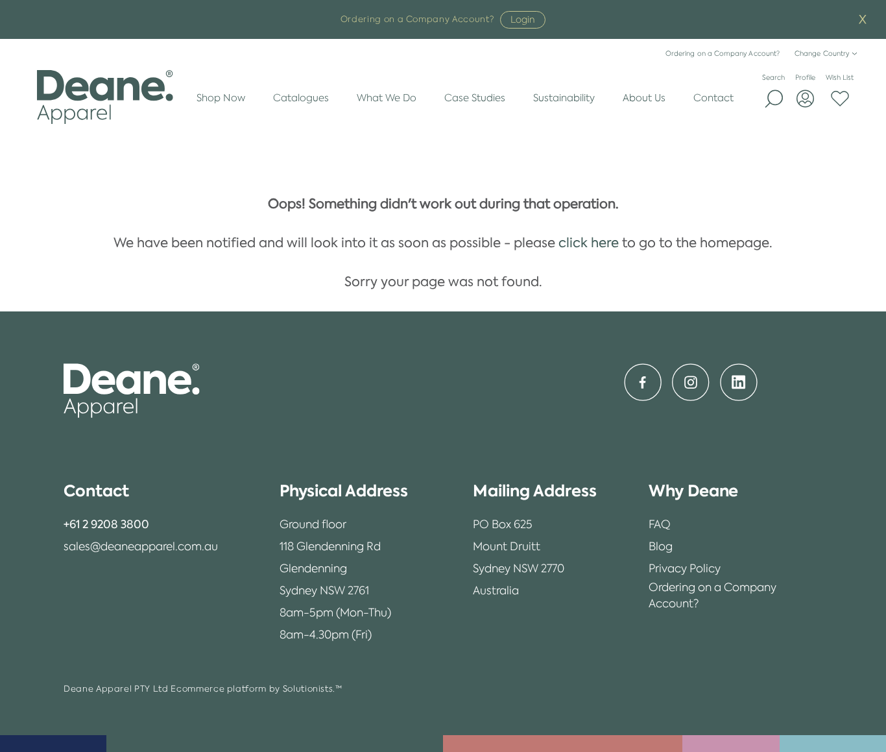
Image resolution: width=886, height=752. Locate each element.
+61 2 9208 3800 (106, 524)
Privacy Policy (685, 568)
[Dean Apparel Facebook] (643, 382)
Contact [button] (96, 491)
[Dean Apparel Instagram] (691, 382)
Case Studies (474, 97)
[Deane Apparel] (105, 97)
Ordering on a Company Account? (722, 53)
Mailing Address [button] (534, 491)
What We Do (386, 97)
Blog (661, 546)
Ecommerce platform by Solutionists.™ (256, 688)
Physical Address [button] (344, 491)
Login (522, 19)
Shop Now (221, 97)
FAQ (660, 524)
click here (588, 242)
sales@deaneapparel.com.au (141, 546)
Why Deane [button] (694, 491)
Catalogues (301, 97)
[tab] (141, 491)
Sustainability (564, 97)
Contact (713, 97)
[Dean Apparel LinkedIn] (739, 382)
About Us (644, 97)
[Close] (863, 20)
